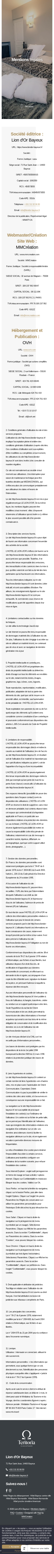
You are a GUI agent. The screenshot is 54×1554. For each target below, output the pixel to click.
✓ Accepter (14, 1546)
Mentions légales (38, 1509)
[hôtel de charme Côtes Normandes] (10, 1490)
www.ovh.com (30, 350)
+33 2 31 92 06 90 (32, 204)
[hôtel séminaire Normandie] (6, 1490)
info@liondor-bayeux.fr (30, 210)
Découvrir (29, 106)
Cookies (19, 1513)
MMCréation (27, 1516)
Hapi (39, 1513)
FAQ (12, 1513)
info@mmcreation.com (30, 315)
